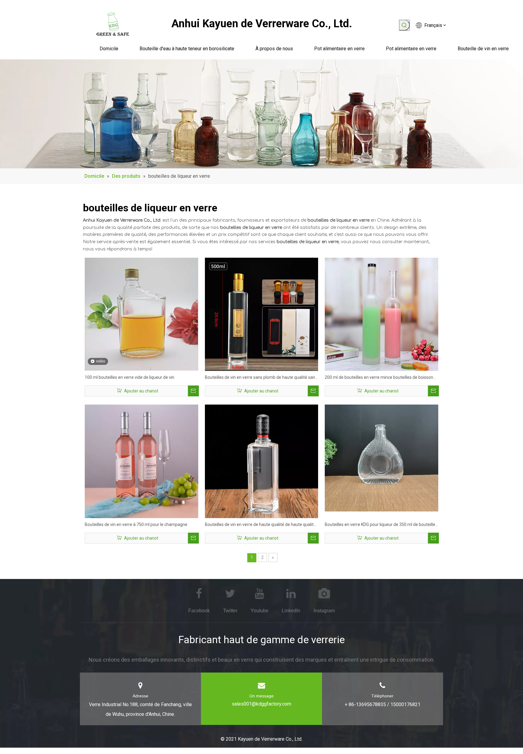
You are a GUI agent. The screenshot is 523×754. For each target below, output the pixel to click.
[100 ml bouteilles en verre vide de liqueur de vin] (141, 313)
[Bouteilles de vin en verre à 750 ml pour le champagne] (141, 460)
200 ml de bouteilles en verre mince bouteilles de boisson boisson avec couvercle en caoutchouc (379, 378)
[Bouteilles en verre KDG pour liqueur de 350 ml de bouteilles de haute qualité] (381, 457)
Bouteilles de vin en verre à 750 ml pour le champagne (136, 524)
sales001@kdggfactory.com (261, 704)
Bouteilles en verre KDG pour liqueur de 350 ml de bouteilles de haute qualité (381, 525)
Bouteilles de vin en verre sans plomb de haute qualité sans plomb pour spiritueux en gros (261, 378)
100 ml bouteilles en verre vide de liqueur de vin (129, 377)
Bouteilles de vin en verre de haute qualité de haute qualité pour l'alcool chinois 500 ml (260, 525)
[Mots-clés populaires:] (404, 25)
